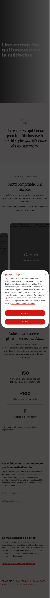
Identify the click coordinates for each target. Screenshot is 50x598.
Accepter (25, 313)
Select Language (14, 275)
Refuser (25, 321)
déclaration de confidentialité (23, 303)
